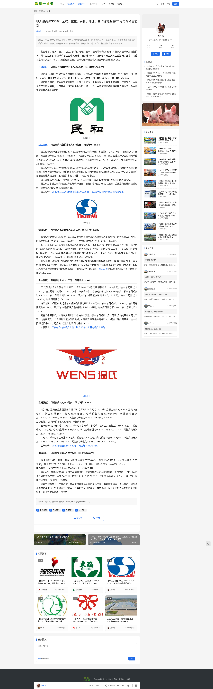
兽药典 (111, 4)
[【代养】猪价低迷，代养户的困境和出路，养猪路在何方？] (150, 204)
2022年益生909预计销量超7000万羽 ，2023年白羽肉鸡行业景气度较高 (88, 191)
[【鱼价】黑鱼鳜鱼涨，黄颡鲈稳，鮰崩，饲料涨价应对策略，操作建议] (150, 183)
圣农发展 (103, 268)
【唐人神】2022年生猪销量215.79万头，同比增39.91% (85, 620)
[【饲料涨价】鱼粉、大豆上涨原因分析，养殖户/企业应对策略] (150, 150)
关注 (156, 54)
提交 (131, 659)
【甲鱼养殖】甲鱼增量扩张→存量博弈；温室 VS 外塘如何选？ (167, 161)
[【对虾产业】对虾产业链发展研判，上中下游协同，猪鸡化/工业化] (150, 193)
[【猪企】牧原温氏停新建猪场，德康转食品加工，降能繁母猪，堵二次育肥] (150, 237)
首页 (62, 4)
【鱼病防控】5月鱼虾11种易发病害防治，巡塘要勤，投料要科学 (167, 215)
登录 (162, 4)
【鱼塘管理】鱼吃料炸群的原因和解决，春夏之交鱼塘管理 (167, 140)
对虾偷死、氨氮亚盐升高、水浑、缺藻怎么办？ (166, 282)
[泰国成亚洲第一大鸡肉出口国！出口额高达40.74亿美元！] (121, 605)
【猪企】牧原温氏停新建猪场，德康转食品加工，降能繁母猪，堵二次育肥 (167, 237)
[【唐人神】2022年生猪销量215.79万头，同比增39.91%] (87, 605)
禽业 (71, 31)
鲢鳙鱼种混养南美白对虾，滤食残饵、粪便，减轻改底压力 (170, 265)
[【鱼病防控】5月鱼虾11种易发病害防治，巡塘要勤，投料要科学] (150, 215)
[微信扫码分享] (118, 685)
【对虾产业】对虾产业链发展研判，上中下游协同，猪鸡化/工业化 (167, 194)
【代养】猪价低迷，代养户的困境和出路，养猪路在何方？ (167, 204)
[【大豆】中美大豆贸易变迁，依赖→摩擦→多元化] (150, 172)
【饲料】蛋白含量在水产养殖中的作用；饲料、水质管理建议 (167, 226)
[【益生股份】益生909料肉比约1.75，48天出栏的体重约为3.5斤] (121, 567)
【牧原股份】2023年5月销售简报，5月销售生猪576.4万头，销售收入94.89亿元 (52, 620)
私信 (167, 54)
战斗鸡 (38, 31)
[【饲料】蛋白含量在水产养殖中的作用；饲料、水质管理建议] (150, 226)
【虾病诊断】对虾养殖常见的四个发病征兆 (164, 334)
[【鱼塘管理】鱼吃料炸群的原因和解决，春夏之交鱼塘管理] (150, 140)
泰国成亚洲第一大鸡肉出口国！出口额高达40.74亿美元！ (121, 620)
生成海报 (111, 685)
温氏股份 (86, 396)
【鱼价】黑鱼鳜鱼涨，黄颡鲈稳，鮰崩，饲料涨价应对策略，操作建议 (167, 183)
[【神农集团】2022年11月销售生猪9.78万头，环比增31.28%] (52, 567)
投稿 (175, 4)
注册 (168, 4)
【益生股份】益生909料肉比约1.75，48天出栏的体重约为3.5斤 (120, 582)
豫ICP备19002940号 (122, 679)
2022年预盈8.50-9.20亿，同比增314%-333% (75, 445)
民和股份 (42, 67)
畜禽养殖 (81, 4)
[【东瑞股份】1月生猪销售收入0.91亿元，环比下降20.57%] (87, 567)
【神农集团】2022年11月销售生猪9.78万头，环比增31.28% (51, 582)
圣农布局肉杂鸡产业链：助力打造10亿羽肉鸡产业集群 (78, 327)
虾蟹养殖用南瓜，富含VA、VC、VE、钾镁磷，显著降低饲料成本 (172, 299)
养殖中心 (70, 4)
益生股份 (42, 144)
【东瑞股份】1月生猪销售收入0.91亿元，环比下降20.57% (86, 582)
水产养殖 (93, 4)
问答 (103, 4)
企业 (67, 31)
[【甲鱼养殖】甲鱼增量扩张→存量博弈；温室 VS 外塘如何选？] (150, 161)
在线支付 (120, 4)
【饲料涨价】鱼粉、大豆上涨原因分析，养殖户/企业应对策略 (167, 150)
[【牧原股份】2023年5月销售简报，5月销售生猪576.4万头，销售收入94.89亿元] (52, 605)
